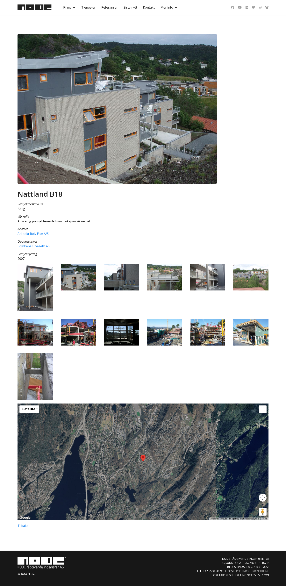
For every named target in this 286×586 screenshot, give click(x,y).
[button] (35, 287)
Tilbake (23, 526)
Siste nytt (130, 7)
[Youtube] (240, 7)
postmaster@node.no (252, 571)
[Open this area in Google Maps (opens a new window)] (24, 517)
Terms (264, 519)
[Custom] (266, 7)
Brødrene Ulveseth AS (34, 246)
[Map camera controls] (263, 498)
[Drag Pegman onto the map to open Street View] (263, 512)
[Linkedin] (247, 7)
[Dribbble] (253, 7)
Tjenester (88, 7)
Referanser (109, 7)
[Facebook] (232, 7)
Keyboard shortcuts (218, 519)
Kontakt (149, 7)
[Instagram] (260, 7)
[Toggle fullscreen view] (263, 409)
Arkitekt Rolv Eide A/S (33, 234)
